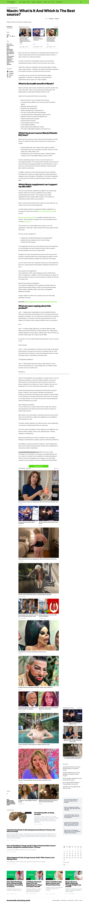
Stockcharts (9, 57)
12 (69, 853)
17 (64, 855)
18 (67, 855)
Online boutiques (10, 56)
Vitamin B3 (9, 64)
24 (64, 857)
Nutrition (45, 2)
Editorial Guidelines (56, 900)
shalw (8, 34)
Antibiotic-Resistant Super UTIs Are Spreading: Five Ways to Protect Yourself (71, 774)
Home (20, 2)
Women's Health (10, 879)
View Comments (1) (38, 466)
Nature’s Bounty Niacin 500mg (46, 211)
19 (69, 855)
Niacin (8, 48)
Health (28, 2)
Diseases (33, 2)
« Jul (64, 864)
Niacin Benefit (10, 49)
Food (49, 2)
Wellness (24, 2)
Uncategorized (12, 8)
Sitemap (76, 900)
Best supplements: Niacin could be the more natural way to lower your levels (11, 802)
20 (72, 855)
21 (75, 855)
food (11, 43)
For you (52, 2)
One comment (10, 18)
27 (72, 857)
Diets (8, 43)
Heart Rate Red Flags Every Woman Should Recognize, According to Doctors (71, 768)
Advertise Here (59, 2)
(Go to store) (27, 221)
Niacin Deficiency (10, 52)
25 (67, 857)
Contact (80, 900)
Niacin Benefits (10, 50)
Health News (39, 2)
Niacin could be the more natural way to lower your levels (40, 301)
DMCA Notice (64, 900)
